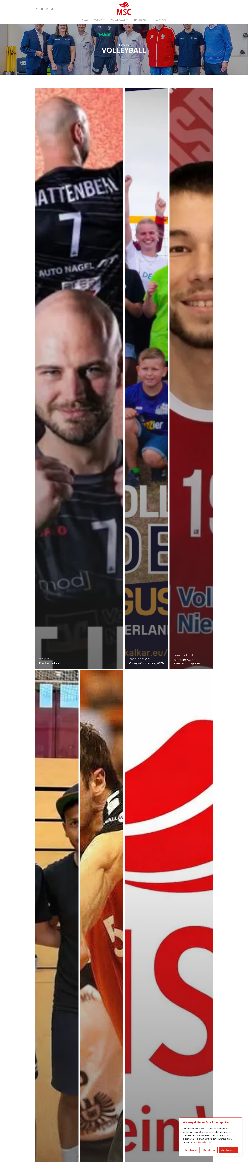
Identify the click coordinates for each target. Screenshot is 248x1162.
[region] (210, 1137)
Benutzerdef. (191, 1150)
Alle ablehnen (209, 1150)
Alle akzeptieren (228, 1150)
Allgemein (134, 658)
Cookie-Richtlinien (202, 1142)
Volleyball (44, 658)
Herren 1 (178, 655)
